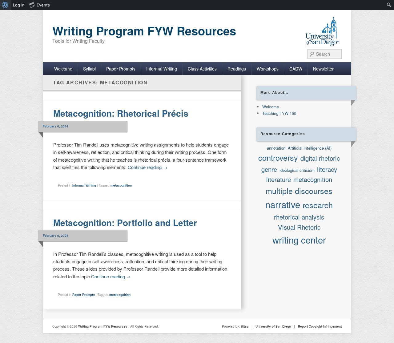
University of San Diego (273, 326)
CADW (295, 69)
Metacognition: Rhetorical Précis (120, 113)
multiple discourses (299, 190)
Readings (236, 69)
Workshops (268, 69)
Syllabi (89, 69)
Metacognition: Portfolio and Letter (125, 222)
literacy (327, 169)
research (318, 204)
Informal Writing (161, 69)
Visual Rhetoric (299, 227)
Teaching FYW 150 (279, 113)
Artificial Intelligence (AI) (310, 148)
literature (278, 179)
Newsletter (323, 69)
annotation (276, 148)
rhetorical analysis (299, 216)
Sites (244, 326)
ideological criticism (297, 170)
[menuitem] (5, 5)
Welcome (63, 69)
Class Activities (202, 69)
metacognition (121, 185)
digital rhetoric (320, 158)
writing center (299, 239)
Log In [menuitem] (19, 4)
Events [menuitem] (43, 4)
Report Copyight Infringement (320, 326)
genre (269, 169)
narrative (282, 204)
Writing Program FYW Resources (144, 30)
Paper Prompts (120, 69)
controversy (278, 157)
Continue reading (147, 167)
